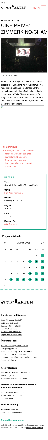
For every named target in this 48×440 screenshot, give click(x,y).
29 (36, 279)
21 (30, 273)
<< (5, 242)
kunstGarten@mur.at (9, 328)
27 (24, 279)
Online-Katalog (7, 398)
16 (43, 267)
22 (36, 273)
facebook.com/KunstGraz (11, 331)
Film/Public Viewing (12, 192)
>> (42, 242)
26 (17, 279)
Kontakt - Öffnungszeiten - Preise (14, 345)
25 (11, 279)
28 (30, 279)
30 (43, 279)
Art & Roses (9, 224)
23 (43, 273)
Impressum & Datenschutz (11, 334)
